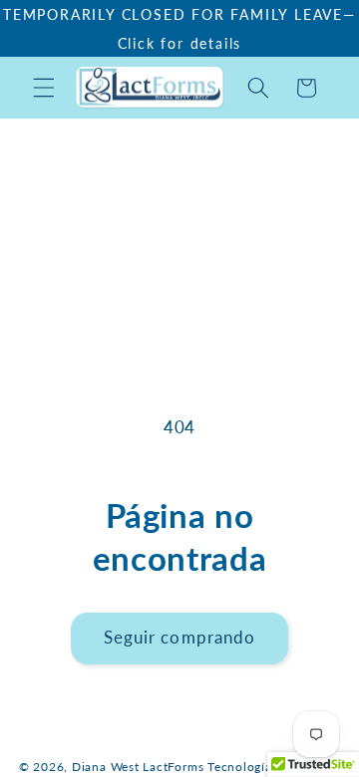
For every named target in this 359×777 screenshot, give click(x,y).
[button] (44, 88)
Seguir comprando (180, 638)
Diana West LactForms (137, 766)
